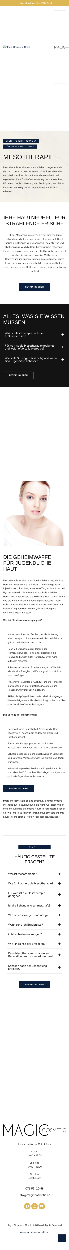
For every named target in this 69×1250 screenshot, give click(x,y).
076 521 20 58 (34, 1188)
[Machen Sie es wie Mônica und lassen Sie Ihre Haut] (17, 1066)
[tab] (34, 334)
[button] (34, 287)
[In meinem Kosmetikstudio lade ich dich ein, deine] (17, 1026)
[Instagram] (34, 1206)
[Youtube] (42, 1206)
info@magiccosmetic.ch (34, 1195)
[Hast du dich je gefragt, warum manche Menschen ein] (52, 1046)
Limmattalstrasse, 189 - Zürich (34, 1144)
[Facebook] (27, 1206)
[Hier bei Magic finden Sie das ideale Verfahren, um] (52, 1066)
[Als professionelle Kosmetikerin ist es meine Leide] (52, 1026)
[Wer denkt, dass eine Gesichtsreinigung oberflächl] (17, 1086)
